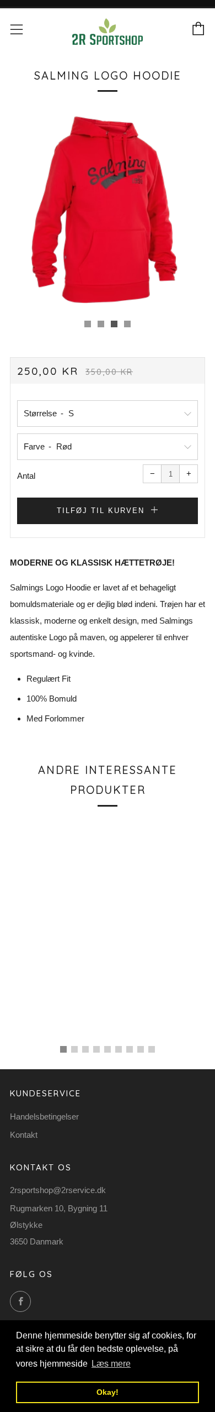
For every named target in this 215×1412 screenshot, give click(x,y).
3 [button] (85, 1049)
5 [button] (107, 1049)
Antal (26, 475)
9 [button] (151, 1049)
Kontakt (23, 1134)
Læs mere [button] (111, 1363)
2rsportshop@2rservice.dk (58, 1190)
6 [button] (118, 1049)
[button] (87, 324)
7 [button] (129, 1049)
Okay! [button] (107, 1392)
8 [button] (140, 1049)
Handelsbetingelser (44, 1116)
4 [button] (96, 1049)
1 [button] (63, 1049)
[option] (107, 209)
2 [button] (74, 1049)
